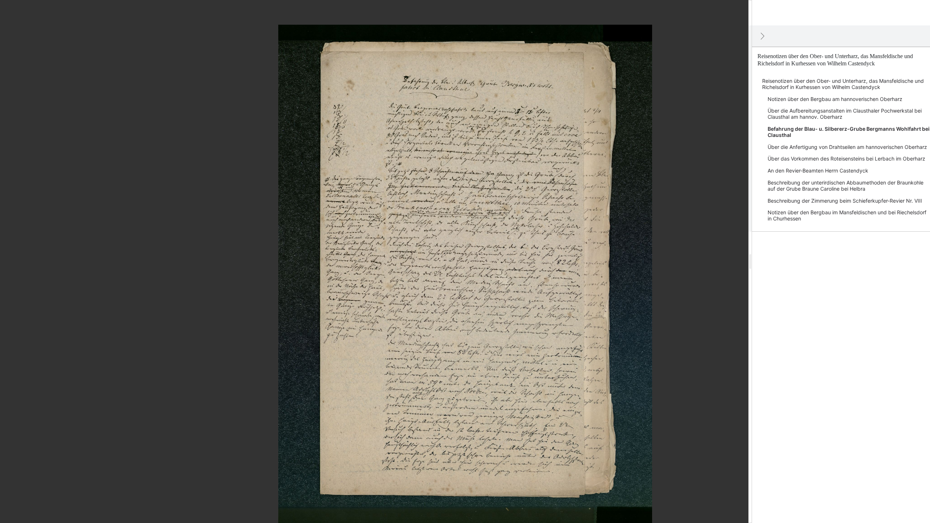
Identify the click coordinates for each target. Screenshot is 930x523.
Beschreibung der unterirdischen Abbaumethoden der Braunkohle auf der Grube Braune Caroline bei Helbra (845, 185)
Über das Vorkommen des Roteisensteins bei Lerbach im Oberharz (846, 158)
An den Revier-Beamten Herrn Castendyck (818, 170)
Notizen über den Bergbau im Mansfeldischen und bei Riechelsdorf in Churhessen (847, 215)
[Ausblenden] (762, 36)
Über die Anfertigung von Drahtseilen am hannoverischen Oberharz (847, 147)
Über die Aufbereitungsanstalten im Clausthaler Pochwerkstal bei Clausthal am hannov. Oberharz (845, 114)
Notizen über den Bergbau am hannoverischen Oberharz (835, 99)
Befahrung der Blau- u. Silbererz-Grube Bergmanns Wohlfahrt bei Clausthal (849, 132)
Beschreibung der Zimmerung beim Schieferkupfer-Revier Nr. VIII (845, 201)
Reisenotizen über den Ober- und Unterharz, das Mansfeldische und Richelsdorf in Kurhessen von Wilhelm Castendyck (843, 84)
